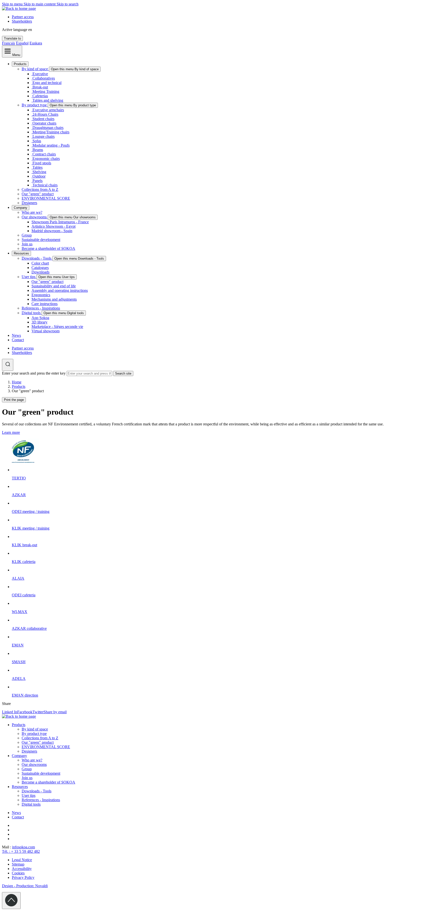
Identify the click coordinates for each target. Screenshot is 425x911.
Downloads (40, 272)
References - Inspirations (41, 308)
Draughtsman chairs (47, 128)
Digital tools (32, 313)
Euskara (36, 43)
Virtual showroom (45, 331)
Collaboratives (43, 78)
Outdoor (39, 176)
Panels (37, 181)
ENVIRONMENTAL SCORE (46, 198)
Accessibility (22, 869)
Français (8, 43)
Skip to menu (13, 4)
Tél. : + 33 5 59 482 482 (21, 851)
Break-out (40, 87)
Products (20, 64)
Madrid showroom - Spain (51, 231)
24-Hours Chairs (45, 114)
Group (27, 235)
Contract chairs (44, 154)
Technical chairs (45, 185)
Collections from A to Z (40, 189)
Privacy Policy (23, 877)
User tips (29, 277)
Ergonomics (40, 295)
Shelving (39, 172)
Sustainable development (41, 240)
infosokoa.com (23, 847)
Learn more (11, 432)
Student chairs (43, 119)
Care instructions (44, 304)
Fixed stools (41, 163)
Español (22, 43)
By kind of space (35, 69)
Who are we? (32, 212)
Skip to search (67, 4)
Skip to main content (40, 4)
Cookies (18, 873)
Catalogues (40, 268)
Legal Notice (22, 860)
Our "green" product (38, 194)
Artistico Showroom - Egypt (53, 226)
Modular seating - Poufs (51, 145)
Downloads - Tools (37, 258)
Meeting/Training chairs (50, 132)
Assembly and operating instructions (59, 290)
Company (20, 208)
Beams (37, 150)
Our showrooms (35, 217)
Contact (18, 340)
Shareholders (22, 21)
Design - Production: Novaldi (25, 886)
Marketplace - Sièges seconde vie (57, 326)
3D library (39, 322)
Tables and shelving (47, 100)
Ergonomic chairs (46, 158)
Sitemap (18, 864)
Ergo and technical (46, 83)
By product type (35, 105)
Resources (21, 253)
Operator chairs (44, 123)
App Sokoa (40, 318)
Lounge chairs (43, 136)
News (16, 335)
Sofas (36, 141)
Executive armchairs (48, 110)
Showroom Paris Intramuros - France (60, 222)
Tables (37, 167)
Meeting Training (45, 91)
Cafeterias (40, 96)
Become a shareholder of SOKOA (48, 248)
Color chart (40, 263)
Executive (40, 74)
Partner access (23, 17)
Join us (27, 244)
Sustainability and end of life (53, 286)
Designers (29, 203)
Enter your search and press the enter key (34, 373)
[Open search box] (7, 365)
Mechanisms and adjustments (54, 299)
